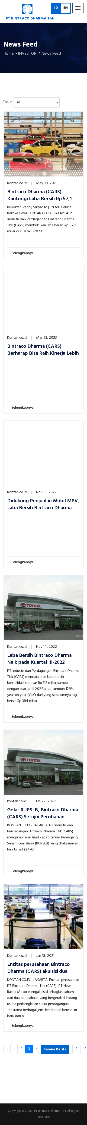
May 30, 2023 (47, 183)
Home (8, 53)
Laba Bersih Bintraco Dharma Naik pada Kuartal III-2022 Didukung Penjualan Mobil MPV (42, 662)
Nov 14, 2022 (46, 647)
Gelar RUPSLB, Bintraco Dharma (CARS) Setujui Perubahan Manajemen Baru (42, 817)
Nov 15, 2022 (46, 492)
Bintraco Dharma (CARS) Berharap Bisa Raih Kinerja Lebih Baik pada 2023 (43, 353)
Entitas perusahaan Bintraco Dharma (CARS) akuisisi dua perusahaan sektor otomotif (38, 971)
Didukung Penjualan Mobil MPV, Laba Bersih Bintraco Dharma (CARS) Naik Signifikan (43, 508)
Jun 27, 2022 (46, 801)
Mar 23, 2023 (46, 338)
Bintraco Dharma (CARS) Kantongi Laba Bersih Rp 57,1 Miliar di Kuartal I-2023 (39, 199)
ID (56, 8)
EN (65, 8)
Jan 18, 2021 (45, 956)
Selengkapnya (23, 253)
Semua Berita (55, 1049)
